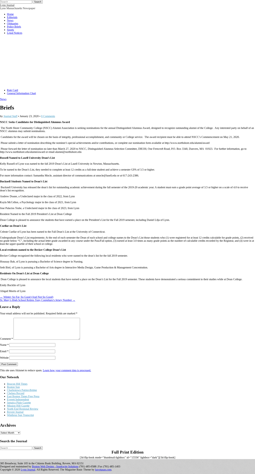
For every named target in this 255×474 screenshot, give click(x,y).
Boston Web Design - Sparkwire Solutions (55, 466)
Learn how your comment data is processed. (67, 370)
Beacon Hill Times (17, 383)
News (10, 20)
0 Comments (48, 116)
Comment (6, 338)
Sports (10, 29)
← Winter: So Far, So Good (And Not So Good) (26, 296)
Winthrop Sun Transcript (20, 415)
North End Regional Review (22, 408)
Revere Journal (15, 411)
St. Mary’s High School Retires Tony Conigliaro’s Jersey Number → (37, 300)
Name (4, 344)
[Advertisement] (127, 61)
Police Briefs (14, 26)
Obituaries (12, 23)
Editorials (12, 17)
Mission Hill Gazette (18, 405)
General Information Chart (21, 93)
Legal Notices (14, 32)
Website (4, 357)
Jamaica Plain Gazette (19, 402)
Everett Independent (18, 399)
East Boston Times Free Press (23, 396)
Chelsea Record (15, 393)
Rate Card (12, 90)
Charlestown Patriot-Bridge (22, 390)
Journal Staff (10, 116)
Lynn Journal (7, 5)
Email (4, 351)
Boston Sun (13, 387)
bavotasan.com (103, 469)
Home (10, 14)
